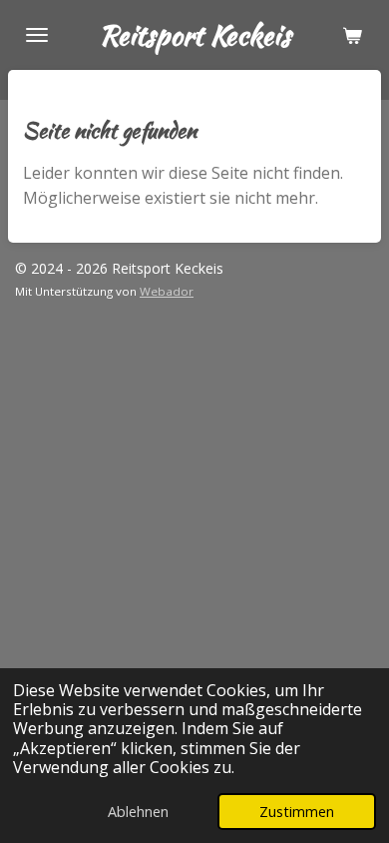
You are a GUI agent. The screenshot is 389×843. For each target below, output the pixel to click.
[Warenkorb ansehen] (352, 35)
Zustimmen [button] (296, 811)
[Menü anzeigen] (37, 35)
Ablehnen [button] (138, 811)
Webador (167, 291)
